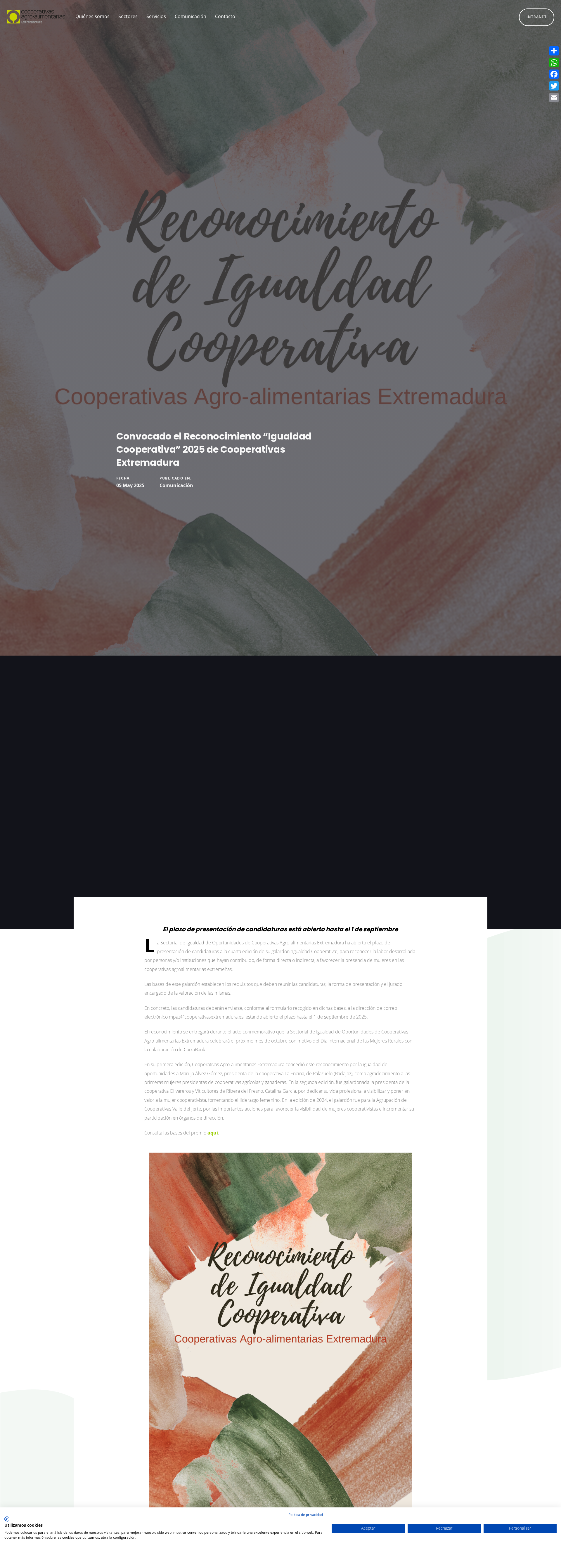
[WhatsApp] (554, 62)
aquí (212, 1133)
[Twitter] (554, 86)
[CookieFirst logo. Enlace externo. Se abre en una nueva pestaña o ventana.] (6, 1519)
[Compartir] (554, 51)
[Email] (554, 97)
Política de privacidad (305, 1514)
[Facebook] (554, 74)
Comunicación (176, 485)
